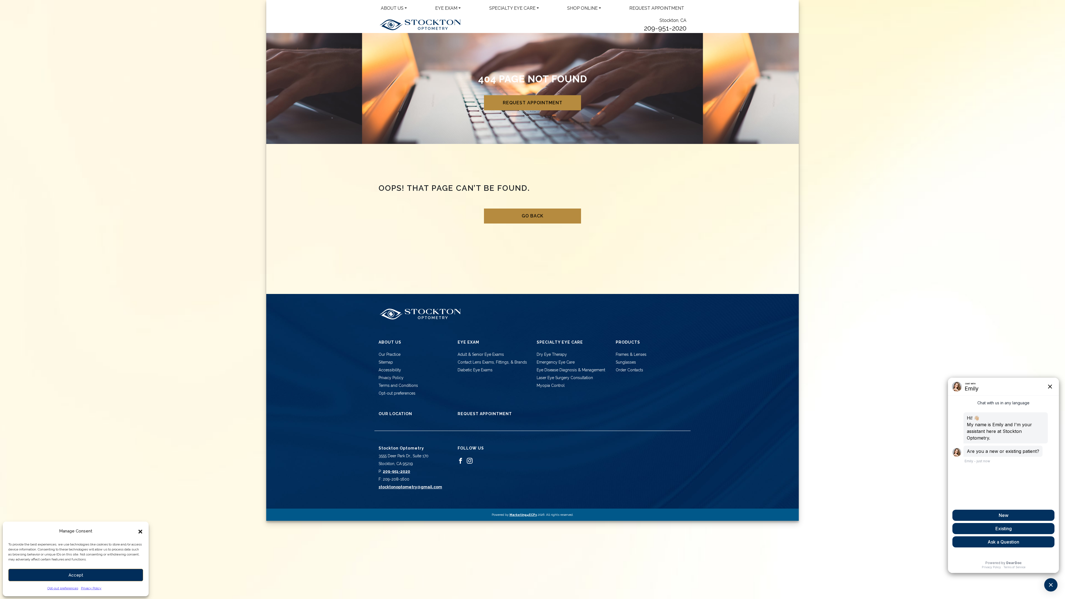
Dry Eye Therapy (552, 354)
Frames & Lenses (631, 354)
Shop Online (582, 8)
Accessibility (390, 370)
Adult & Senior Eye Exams (481, 354)
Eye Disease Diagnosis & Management (571, 370)
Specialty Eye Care (512, 8)
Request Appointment (656, 8)
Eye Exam (446, 8)
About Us (392, 8)
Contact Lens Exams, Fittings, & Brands (492, 362)
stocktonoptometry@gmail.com (410, 487)
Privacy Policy (91, 588)
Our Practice (389, 354)
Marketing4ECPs (523, 515)
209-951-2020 (665, 28)
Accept (76, 575)
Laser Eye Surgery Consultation (565, 377)
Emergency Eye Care (556, 362)
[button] (140, 531)
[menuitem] (394, 8)
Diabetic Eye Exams (475, 370)
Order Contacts (629, 370)
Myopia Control (551, 385)
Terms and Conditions (398, 385)
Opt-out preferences (62, 588)
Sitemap (386, 362)
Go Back (532, 216)
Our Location (395, 414)
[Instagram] (470, 460)
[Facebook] (460, 460)
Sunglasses (626, 362)
